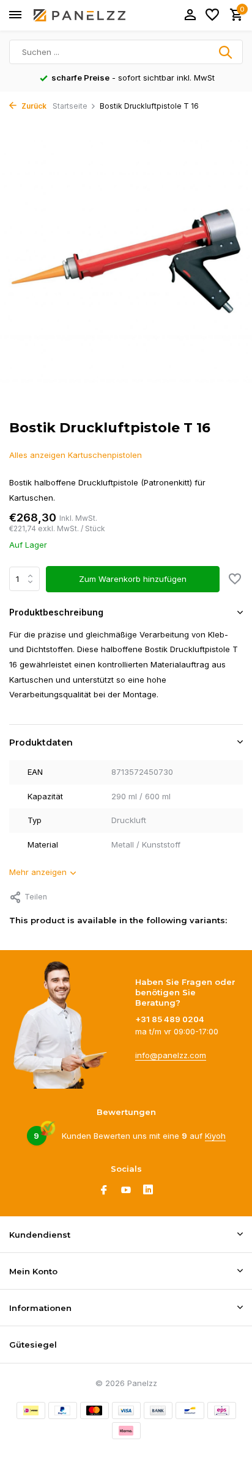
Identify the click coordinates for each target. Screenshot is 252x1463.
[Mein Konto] (190, 15)
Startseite (70, 106)
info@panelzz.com (170, 1055)
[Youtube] (126, 1190)
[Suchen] (226, 52)
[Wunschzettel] (212, 15)
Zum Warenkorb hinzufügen (133, 579)
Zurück (33, 106)
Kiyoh (215, 1136)
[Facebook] (104, 1190)
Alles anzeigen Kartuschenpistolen (75, 455)
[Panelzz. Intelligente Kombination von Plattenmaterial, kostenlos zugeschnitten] (79, 15)
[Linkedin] (148, 1190)
